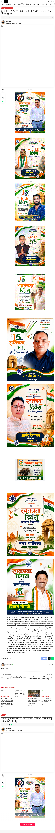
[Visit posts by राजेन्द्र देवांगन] (3, 22)
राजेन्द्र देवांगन (8, 21)
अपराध (3, 7)
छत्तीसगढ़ (7, 7)
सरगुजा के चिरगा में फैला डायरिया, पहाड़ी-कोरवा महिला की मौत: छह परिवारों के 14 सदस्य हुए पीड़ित (34, 701)
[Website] (53, 665)
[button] (2, 1)
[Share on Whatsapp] (11, 18)
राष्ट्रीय (7, 696)
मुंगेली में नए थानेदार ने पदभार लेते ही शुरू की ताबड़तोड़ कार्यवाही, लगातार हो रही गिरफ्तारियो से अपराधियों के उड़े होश (20, 693)
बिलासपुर (11, 7)
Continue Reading (27, 824)
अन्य (43, 696)
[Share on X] (9, 18)
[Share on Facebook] (7, 18)
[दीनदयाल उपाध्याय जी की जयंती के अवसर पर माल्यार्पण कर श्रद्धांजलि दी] (48, 693)
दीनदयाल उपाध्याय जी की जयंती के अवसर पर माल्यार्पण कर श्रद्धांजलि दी (47, 700)
